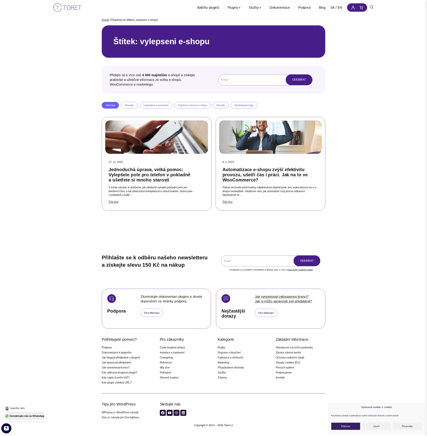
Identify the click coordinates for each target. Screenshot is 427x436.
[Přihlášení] (352, 7)
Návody (221, 105)
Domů (105, 20)
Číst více (114, 201)
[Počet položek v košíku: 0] (362, 7)
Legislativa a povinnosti (156, 105)
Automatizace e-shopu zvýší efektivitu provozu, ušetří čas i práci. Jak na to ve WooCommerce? (265, 174)
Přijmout (345, 426)
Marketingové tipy (244, 105)
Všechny (110, 105)
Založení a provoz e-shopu (192, 105)
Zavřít (376, 426)
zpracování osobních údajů (300, 270)
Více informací (152, 312)
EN (340, 7)
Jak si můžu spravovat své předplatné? (283, 301)
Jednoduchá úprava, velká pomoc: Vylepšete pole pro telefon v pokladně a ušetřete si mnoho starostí (149, 174)
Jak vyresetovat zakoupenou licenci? (282, 296)
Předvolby (407, 426)
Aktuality (129, 105)
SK (332, 7)
